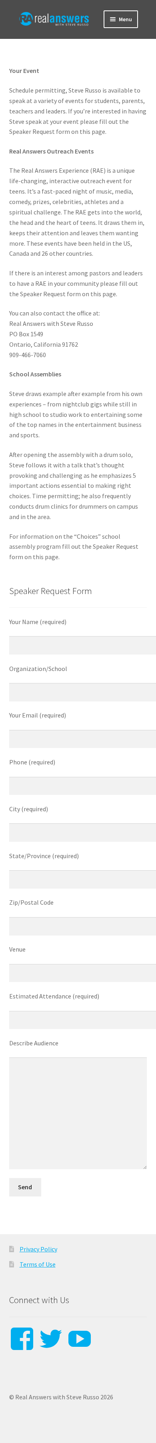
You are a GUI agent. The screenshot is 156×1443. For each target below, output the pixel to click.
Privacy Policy (38, 1249)
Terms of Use (38, 1264)
